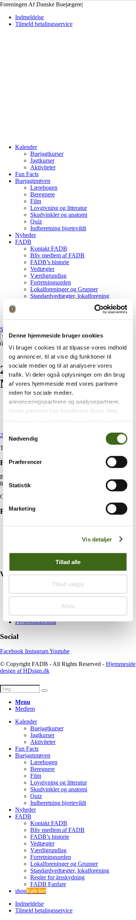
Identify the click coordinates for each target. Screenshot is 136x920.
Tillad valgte (68, 584)
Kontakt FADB (48, 248)
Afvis (68, 606)
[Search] (45, 690)
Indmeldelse (29, 17)
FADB (23, 242)
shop (30, 891)
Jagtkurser (42, 160)
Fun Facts (27, 174)
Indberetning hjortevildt (58, 228)
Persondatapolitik (35, 622)
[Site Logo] (52, 134)
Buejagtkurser (46, 154)
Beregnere (42, 194)
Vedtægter (42, 269)
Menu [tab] (22, 702)
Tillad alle (68, 562)
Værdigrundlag (48, 275)
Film (35, 201)
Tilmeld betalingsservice (44, 24)
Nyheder (25, 235)
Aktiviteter (43, 167)
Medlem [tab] (25, 709)
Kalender (26, 147)
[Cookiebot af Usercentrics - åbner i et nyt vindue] (96, 309)
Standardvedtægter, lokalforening (69, 296)
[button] (4, 681)
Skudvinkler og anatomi (58, 214)
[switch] (116, 462)
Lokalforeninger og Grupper (64, 289)
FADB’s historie (49, 262)
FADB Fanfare (48, 884)
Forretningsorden (50, 282)
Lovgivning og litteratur (58, 208)
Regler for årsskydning (57, 877)
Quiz (36, 221)
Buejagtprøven (32, 181)
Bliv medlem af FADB (57, 255)
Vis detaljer (97, 539)
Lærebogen (43, 187)
